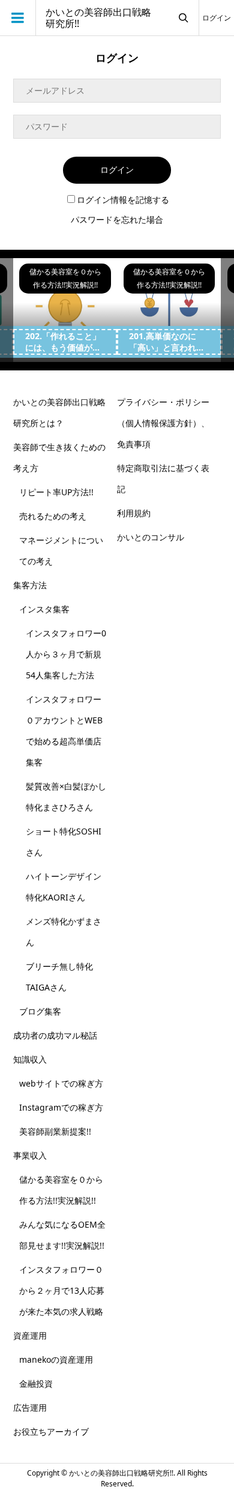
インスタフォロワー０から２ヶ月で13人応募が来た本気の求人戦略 (61, 1290)
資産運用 (30, 1335)
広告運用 (30, 1407)
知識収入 (30, 1059)
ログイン (216, 18)
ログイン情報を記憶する (123, 199)
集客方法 (30, 585)
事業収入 (30, 1155)
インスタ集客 (44, 609)
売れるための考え (52, 516)
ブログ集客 (40, 1011)
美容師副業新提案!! (55, 1131)
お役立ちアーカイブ (51, 1431)
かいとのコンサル (150, 537)
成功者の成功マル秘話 (55, 1035)
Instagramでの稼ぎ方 (61, 1107)
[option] (65, 310)
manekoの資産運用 (56, 1359)
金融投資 (36, 1383)
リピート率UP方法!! (56, 492)
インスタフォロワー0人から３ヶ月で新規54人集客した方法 (66, 654)
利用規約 (134, 513)
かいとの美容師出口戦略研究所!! (98, 18)
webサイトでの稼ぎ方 (61, 1083)
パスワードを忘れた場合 (117, 219)
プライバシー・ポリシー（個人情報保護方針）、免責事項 (163, 423)
